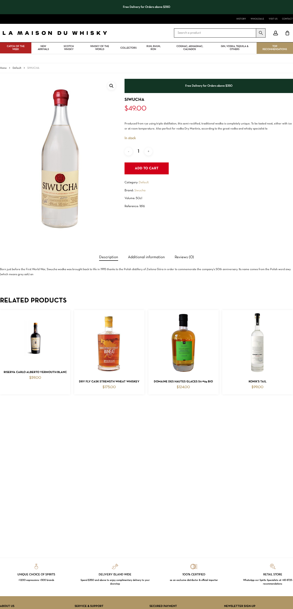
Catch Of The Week (15, 47)
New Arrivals (43, 47)
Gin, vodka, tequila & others (234, 47)
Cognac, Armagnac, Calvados (189, 47)
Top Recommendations (275, 47)
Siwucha (140, 190)
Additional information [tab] (146, 257)
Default (17, 68)
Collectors (128, 48)
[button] (111, 86)
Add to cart (146, 168)
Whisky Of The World (99, 47)
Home (3, 68)
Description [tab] (108, 257)
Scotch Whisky (69, 47)
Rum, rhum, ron (153, 47)
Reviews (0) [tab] (184, 257)
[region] (146, 7)
